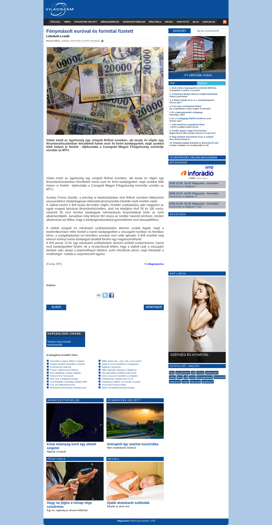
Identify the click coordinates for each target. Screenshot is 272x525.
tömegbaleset (205, 377)
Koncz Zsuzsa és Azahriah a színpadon (120, 376)
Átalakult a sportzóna (111, 367)
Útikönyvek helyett (85, 22)
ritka (171, 372)
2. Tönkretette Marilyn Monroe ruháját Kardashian (193, 94)
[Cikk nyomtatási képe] (102, 40)
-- (169, 385)
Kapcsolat (209, 22)
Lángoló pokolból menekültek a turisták (67, 364)
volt (186, 377)
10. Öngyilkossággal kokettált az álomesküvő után (194, 143)
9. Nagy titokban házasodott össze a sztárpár (191, 137)
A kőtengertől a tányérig (60, 367)
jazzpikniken (183, 372)
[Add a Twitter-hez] (105, 297)
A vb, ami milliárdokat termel (62, 385)
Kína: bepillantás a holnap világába (65, 373)
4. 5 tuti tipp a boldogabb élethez (185, 106)
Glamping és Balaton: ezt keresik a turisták (121, 382)
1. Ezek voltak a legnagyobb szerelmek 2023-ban (192, 88)
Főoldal (55, 22)
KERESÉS (179, 30)
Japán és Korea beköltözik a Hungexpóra (120, 364)
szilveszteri (211, 372)
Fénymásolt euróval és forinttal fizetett (89, 31)
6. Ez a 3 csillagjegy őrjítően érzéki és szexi (190, 118)
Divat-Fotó (183, 22)
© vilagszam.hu (154, 263)
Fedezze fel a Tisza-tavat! (61, 376)
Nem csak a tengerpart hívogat (64, 379)
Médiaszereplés (110, 22)
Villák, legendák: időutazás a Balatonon (119, 370)
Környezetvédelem (134, 22)
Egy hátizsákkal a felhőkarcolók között (119, 373)
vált (193, 372)
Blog (196, 22)
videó (172, 377)
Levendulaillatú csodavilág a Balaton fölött (68, 382)
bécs (179, 377)
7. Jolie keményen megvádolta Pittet (187, 124)
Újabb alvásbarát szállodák (128, 503)
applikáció (208, 381)
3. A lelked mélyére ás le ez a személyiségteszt (191, 100)
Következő (154, 307)
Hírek (67, 22)
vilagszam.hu (123, 520)
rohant (200, 372)
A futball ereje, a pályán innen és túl (117, 379)
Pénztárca (155, 22)
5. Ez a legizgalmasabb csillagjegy (186, 112)
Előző (56, 307)
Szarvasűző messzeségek (114, 385)
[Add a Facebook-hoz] (111, 297)
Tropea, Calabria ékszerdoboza (64, 370)
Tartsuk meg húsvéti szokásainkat (59, 343)
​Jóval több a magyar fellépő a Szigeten (67, 361)
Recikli (169, 22)
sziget (185, 381)
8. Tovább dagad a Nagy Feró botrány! (188, 131)
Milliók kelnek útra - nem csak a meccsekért (121, 361)
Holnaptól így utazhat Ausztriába (132, 444)
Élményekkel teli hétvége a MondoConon (68, 388)
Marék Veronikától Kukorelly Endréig (118, 388)
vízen (192, 377)
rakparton (175, 381)
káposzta (195, 381)
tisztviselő (219, 377)
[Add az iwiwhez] (99, 297)
